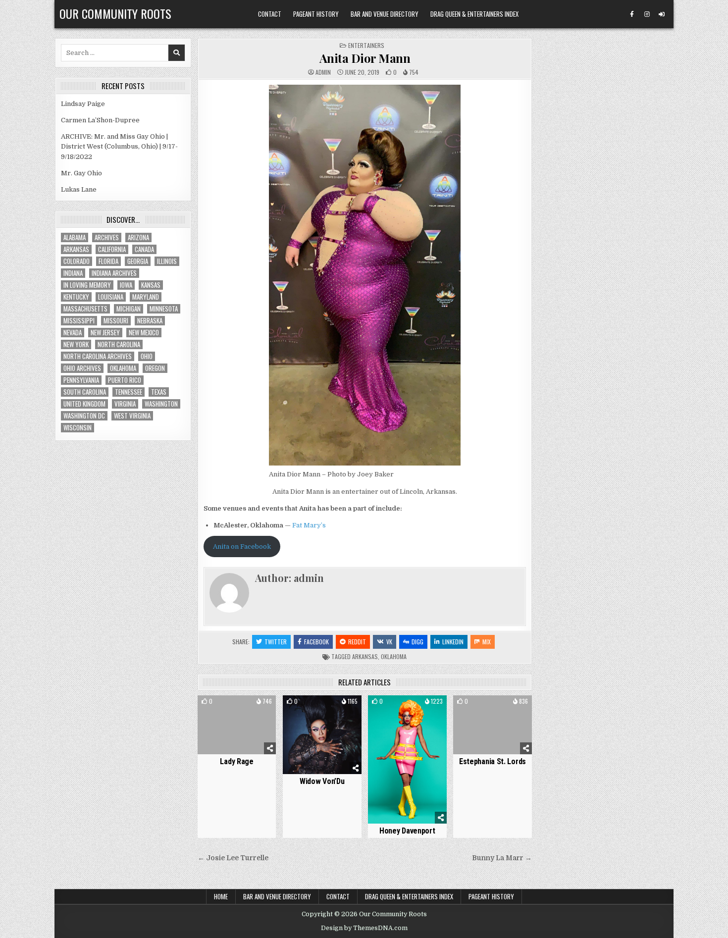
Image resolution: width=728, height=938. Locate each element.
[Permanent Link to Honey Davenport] (407, 759)
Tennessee (128, 392)
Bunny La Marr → (502, 858)
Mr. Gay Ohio (81, 173)
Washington (161, 404)
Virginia (125, 404)
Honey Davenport (407, 830)
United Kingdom (84, 404)
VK (389, 641)
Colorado (76, 261)
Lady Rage (236, 761)
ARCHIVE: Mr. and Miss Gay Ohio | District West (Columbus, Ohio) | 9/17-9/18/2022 (119, 147)
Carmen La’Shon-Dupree (100, 120)
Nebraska (149, 320)
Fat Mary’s (309, 525)
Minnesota (164, 308)
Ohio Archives (82, 368)
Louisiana (110, 297)
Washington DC (84, 415)
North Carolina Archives (97, 356)
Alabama (74, 237)
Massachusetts (85, 308)
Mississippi (79, 320)
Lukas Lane (79, 189)
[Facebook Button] (631, 14)
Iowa (126, 285)
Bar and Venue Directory (384, 14)
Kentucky (76, 297)
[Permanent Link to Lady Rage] (237, 724)
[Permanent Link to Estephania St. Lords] (492, 724)
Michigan (128, 308)
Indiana (73, 273)
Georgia (137, 261)
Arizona (138, 237)
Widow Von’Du (322, 781)
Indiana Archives (114, 273)
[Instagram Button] (646, 14)
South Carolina (84, 392)
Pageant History (316, 14)
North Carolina (119, 344)
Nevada (72, 332)
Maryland (145, 297)
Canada (144, 249)
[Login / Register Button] (661, 14)
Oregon (155, 368)
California (112, 249)
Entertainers (366, 45)
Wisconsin (77, 427)
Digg (417, 641)
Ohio (147, 356)
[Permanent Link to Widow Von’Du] (322, 734)
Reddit (357, 641)
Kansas (150, 285)
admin (323, 72)
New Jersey (105, 332)
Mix (486, 641)
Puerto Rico (124, 380)
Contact (269, 14)
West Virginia (132, 415)
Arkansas (365, 656)
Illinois (167, 261)
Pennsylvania (81, 380)
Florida (108, 261)
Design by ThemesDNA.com (364, 928)
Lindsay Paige (83, 103)
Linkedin (453, 641)
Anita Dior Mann (365, 58)
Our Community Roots (115, 13)
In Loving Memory (87, 285)
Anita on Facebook (242, 546)
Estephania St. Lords (492, 761)
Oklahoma (394, 656)
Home (221, 896)
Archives (107, 237)
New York (76, 344)
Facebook (316, 641)
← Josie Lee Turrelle (233, 858)
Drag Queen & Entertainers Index (474, 14)
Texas (158, 392)
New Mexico (144, 332)
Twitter (275, 641)
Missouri (116, 320)
